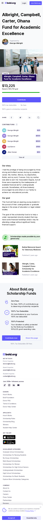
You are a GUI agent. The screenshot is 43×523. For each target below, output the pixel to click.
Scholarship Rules (9, 418)
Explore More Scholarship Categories (16, 479)
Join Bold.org (35, 3)
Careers (5, 494)
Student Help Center (10, 427)
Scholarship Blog (9, 421)
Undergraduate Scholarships (13, 470)
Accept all (11, 518)
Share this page (32, 338)
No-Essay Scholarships (11, 458)
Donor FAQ (6, 400)
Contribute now (11, 338)
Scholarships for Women (11, 464)
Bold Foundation (8, 397)
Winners (6, 424)
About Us (6, 488)
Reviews (6, 503)
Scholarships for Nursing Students (14, 455)
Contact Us (6, 491)
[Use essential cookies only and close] (40, 507)
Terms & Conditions (9, 404)
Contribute (21, 100)
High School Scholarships (11, 473)
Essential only (32, 518)
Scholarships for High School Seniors (15, 467)
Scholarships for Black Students (14, 476)
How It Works (7, 394)
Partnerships (7, 500)
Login (24, 3)
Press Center (7, 497)
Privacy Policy (29, 511)
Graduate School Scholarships (13, 452)
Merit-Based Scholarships (12, 461)
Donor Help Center (9, 407)
